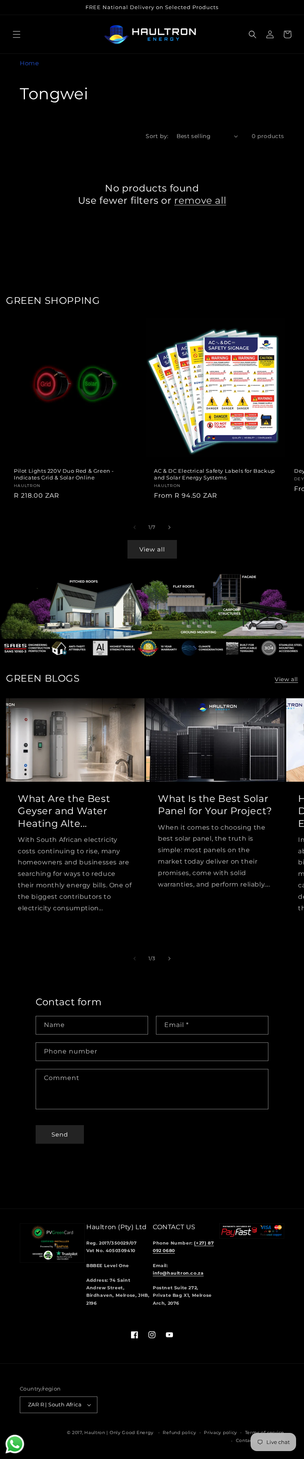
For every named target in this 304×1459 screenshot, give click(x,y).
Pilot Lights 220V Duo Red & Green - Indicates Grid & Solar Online (64, 474)
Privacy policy (220, 1432)
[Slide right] (169, 527)
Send (59, 1134)
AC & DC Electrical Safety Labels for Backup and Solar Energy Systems (214, 474)
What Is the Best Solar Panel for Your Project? (215, 805)
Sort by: (157, 136)
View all (152, 549)
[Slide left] (134, 527)
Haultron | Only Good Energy (119, 1432)
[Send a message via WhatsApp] (15, 1444)
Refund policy (179, 1432)
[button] (16, 34)
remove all (200, 200)
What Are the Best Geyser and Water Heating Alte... (64, 811)
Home (29, 63)
